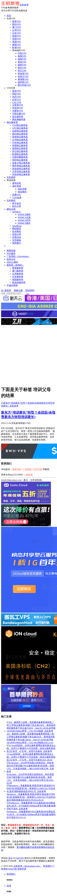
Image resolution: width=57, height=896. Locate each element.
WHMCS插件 (24, 223)
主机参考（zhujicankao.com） (27, 866)
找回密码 (29, 290)
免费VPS (16, 194)
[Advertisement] (28, 355)
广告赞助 (27, 469)
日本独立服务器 (20, 142)
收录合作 (11, 259)
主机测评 (11, 177)
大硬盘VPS (17, 111)
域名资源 (16, 186)
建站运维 (11, 209)
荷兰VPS (22, 70)
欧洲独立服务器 (20, 154)
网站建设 (16, 228)
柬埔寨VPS (23, 79)
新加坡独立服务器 (21, 168)
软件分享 (16, 206)
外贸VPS (16, 99)
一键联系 (28, 474)
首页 (9, 15)
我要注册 (18, 290)
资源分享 (16, 234)
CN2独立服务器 (20, 125)
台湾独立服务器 (20, 139)
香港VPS (16, 21)
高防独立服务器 (20, 160)
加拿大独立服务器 (21, 163)
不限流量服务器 (20, 157)
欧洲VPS (16, 47)
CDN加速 (16, 197)
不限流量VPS (18, 113)
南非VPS (22, 68)
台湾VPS (16, 30)
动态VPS (16, 96)
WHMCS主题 (24, 217)
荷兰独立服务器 (20, 151)
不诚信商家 (12, 285)
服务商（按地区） (15, 265)
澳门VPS (16, 27)
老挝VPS (22, 62)
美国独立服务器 (20, 148)
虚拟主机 (16, 183)
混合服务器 (17, 116)
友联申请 (21, 869)
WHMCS (16, 212)
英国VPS (16, 42)
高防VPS (16, 94)
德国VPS (16, 44)
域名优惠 (22, 189)
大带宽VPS (17, 105)
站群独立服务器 (20, 131)
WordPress (17, 226)
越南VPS (22, 65)
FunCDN (19, 858)
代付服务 (11, 253)
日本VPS (16, 33)
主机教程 (11, 200)
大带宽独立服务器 (21, 171)
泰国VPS (22, 56)
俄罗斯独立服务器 (21, 166)
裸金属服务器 (18, 119)
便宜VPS (16, 91)
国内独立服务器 (20, 134)
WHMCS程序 (24, 220)
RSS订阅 (12, 869)
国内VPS (16, 24)
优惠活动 (16, 237)
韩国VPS (16, 36)
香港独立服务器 (20, 137)
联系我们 (47, 866)
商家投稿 (11, 250)
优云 (10, 858)
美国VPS (16, 39)
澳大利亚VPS (24, 85)
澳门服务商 (17, 271)
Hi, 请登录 (6, 290)
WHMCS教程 (24, 214)
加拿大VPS (23, 76)
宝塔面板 (16, 240)
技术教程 (16, 231)
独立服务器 (12, 122)
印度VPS (22, 53)
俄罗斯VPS (23, 82)
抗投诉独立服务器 (21, 174)
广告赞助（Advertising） (18, 256)
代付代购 (37, 469)
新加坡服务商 (18, 282)
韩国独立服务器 (20, 145)
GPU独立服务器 (20, 128)
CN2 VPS (16, 102)
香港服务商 (17, 268)
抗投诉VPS (17, 108)
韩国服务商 (17, 279)
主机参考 (24, 5)
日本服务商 (17, 276)
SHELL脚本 (12, 262)
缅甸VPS (22, 59)
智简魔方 (16, 243)
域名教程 (22, 192)
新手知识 (16, 203)
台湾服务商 (17, 274)
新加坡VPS (23, 73)
